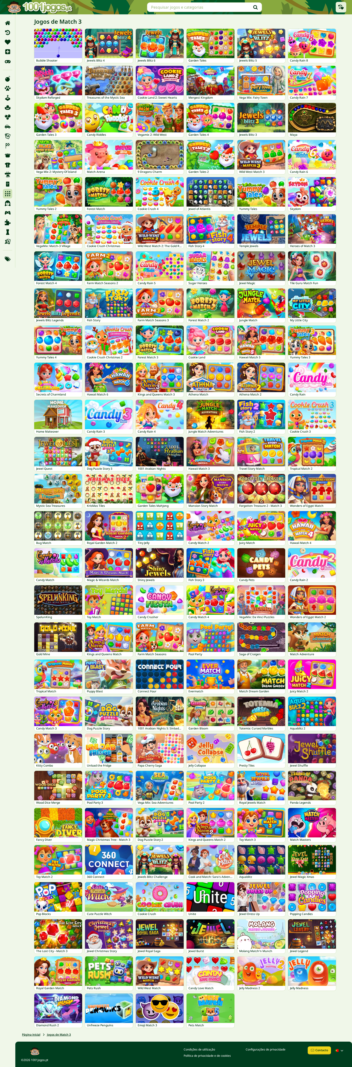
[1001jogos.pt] (39, 7)
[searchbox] (204, 7)
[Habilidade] (7, 174)
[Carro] (7, 126)
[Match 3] (7, 193)
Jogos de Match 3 (59, 1035)
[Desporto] (7, 165)
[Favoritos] (7, 42)
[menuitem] (7, 23)
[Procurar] (255, 7)
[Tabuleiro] (7, 241)
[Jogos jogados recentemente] (341, 7)
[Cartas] (7, 136)
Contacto (321, 1050)
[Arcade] (7, 98)
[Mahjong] (7, 184)
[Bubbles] (7, 117)
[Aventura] (7, 107)
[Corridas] (7, 146)
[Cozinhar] (7, 155)
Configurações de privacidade (265, 1049)
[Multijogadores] (7, 213)
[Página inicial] (7, 23)
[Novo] (7, 51)
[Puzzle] (7, 222)
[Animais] (7, 88)
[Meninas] (7, 203)
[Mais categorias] (7, 259)
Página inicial (31, 1035)
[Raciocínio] (7, 232)
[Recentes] (7, 32)
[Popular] (7, 61)
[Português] (339, 1050)
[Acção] (7, 79)
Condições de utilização (199, 1049)
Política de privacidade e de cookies (207, 1056)
